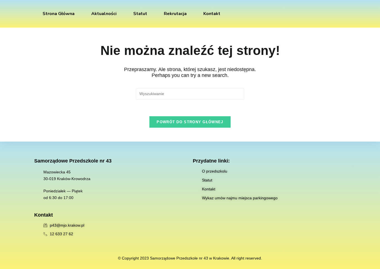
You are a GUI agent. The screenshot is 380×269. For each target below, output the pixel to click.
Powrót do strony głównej (190, 122)
